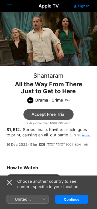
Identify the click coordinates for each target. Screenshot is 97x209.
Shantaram (48, 75)
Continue (71, 199)
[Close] (9, 182)
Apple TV (49, 6)
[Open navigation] (13, 6)
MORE (86, 136)
